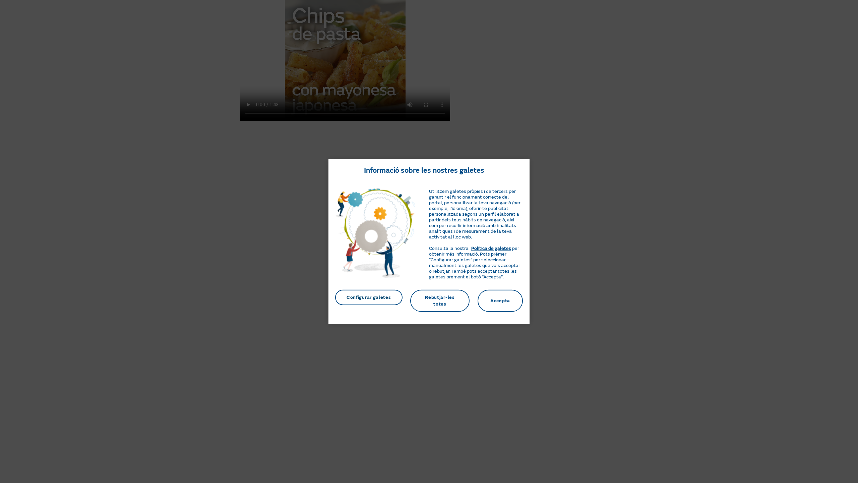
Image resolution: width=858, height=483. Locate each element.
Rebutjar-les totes (439, 300)
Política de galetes (491, 248)
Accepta (500, 301)
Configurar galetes (369, 297)
